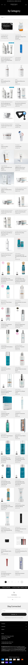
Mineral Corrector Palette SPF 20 (20, 436)
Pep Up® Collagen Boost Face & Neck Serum (20, 325)
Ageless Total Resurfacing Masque (6, 190)
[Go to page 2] (21, 582)
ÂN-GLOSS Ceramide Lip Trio (21, 551)
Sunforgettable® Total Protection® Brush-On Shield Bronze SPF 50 (7, 507)
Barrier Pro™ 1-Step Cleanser (7, 435)
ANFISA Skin (17, 527)
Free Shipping (14, 594)
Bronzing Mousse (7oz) (5, 81)
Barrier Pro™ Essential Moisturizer (19, 347)
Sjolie (2, 79)
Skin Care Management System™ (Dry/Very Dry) (6, 104)
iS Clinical (17, 571)
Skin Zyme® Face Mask (19, 232)
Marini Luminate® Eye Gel (20, 211)
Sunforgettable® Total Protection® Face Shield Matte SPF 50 (20, 483)
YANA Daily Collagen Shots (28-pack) (20, 37)
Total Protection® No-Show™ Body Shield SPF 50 (6, 529)
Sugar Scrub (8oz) (4, 146)
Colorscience (17, 253)
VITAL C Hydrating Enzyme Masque (6, 168)
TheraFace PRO (18, 146)
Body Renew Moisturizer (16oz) (20, 82)
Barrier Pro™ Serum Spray (6, 302)
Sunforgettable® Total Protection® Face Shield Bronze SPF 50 (20, 459)
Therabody (17, 124)
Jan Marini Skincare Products (6, 57)
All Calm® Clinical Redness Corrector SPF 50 (6, 325)
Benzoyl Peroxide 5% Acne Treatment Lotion (20, 104)
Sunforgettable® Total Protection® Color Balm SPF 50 (20, 256)
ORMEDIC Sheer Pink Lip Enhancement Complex (20, 168)
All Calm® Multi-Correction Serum (20, 369)
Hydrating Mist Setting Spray (6, 346)
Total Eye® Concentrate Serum (20, 414)
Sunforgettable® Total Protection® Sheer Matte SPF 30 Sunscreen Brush (20, 280)
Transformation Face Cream (6, 125)
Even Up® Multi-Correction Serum (20, 303)
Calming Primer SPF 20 (5, 369)
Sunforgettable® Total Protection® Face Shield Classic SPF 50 (6, 483)
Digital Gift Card (4, 36)
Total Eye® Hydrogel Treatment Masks (5, 414)
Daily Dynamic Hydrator (19, 573)
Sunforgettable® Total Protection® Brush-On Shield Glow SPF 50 (7, 280)
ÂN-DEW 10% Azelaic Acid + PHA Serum (20, 529)
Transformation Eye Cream (6, 211)
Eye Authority (18, 58)
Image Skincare (18, 35)
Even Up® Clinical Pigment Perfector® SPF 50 (6, 392)
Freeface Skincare (4, 35)
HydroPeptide (18, 57)
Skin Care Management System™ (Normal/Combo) (6, 59)
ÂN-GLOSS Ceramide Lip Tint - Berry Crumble (6, 574)
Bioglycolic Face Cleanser (6, 255)
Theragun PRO (18, 125)
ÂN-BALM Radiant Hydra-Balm (6, 552)
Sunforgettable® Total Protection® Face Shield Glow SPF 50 (6, 459)
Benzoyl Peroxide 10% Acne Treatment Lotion (6, 233)
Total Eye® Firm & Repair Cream (20, 392)
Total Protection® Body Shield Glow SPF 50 (20, 506)
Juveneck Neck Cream (19, 189)
